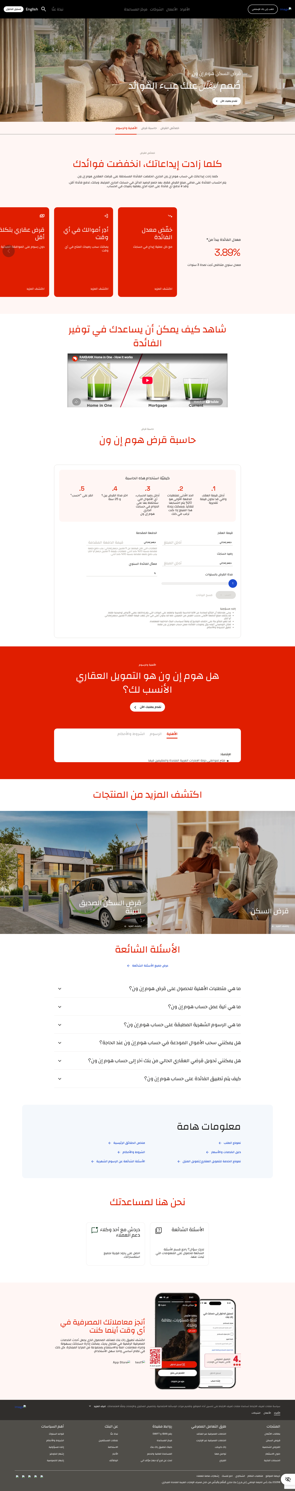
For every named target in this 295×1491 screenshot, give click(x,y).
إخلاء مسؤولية (56, 1447)
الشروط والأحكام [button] (131, 1152)
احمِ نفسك (227, 1475)
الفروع (223, 1460)
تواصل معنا (220, 1453)
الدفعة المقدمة (146, 533)
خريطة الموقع (273, 1475)
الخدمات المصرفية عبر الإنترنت (211, 1440)
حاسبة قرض (149, 128)
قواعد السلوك (56, 1433)
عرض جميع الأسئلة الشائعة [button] (147, 965)
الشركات (157, 9)
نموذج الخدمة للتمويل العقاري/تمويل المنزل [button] (209, 1161)
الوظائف (91, 12)
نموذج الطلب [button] (229, 1143)
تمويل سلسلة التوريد (116, 12)
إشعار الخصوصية (55, 1460)
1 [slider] (232, 583)
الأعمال (172, 9)
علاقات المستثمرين (108, 1440)
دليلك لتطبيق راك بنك (161, 1447)
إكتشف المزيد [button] (280, 926)
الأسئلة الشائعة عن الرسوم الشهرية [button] (118, 1161)
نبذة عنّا (57, 9)
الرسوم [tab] (156, 733)
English (32, 9)
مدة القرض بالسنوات (219, 574)
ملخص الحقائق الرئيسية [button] (126, 1143)
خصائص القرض (169, 128)
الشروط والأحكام (55, 1440)
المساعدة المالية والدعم (159, 1453)
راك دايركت (220, 1447)
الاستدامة (113, 1447)
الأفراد (185, 9)
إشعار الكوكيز (57, 1453)
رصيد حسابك (225, 553)
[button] (263, 9)
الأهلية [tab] (172, 733)
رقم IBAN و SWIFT (162, 1433)
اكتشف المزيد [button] (163, 289)
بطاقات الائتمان (272, 1433)
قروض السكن (273, 1440)
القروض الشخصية (271, 1447)
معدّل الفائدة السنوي (143, 564)
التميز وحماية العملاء (122, 12)
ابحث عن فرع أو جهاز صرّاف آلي (156, 1460)
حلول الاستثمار (272, 1453)
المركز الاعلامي (112, 12)
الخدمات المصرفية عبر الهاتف (211, 1433)
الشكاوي (240, 1475)
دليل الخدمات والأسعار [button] (223, 1152)
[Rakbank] (20, 1407)
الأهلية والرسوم (126, 128)
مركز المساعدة (136, 9)
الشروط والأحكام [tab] (131, 733)
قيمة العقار (225, 533)
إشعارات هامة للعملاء (208, 1475)
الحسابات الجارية (272, 1460)
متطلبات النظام (255, 1475)
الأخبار (115, 1453)
